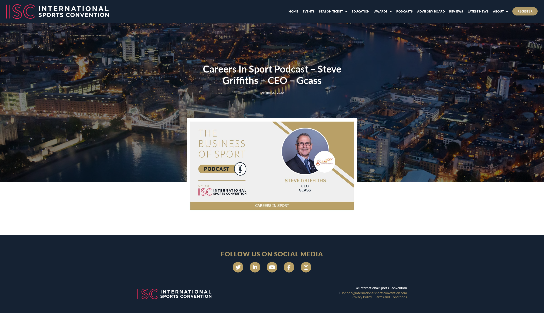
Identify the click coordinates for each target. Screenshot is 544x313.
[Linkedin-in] (255, 267)
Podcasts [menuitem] (404, 11)
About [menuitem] (498, 11)
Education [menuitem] (361, 11)
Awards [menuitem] (381, 11)
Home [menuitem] (293, 11)
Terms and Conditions (391, 297)
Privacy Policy (361, 297)
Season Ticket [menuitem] (331, 11)
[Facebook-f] (289, 267)
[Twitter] (238, 267)
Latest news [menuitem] (478, 11)
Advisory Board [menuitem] (431, 11)
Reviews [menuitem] (456, 11)
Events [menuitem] (308, 11)
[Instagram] (306, 267)
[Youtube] (272, 267)
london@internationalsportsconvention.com (374, 293)
